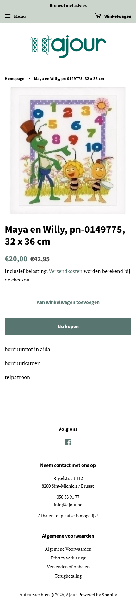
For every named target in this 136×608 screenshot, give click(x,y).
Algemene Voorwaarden (68, 549)
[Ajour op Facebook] (68, 443)
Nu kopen (68, 326)
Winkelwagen (117, 16)
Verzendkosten (66, 271)
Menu (19, 16)
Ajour (71, 595)
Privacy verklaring (68, 558)
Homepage (14, 78)
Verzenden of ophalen (68, 567)
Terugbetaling (68, 576)
